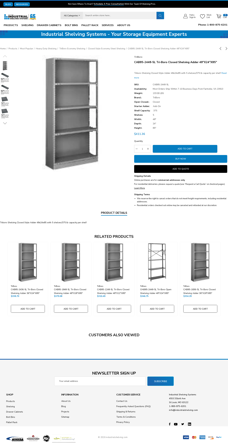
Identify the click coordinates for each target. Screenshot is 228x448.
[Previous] (221, 48)
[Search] (160, 15)
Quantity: (138, 141)
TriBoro (138, 56)
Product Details (114, 213)
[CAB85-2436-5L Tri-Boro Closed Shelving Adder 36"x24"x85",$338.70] (28, 262)
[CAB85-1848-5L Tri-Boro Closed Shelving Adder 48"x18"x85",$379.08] (71, 262)
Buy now (180, 158)
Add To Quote (180, 168)
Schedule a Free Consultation (109, 4)
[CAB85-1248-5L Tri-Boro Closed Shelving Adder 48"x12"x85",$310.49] (114, 262)
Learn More (139, 188)
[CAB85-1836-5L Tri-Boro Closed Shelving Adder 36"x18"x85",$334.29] (200, 262)
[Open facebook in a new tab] (169, 424)
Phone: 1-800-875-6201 (212, 25)
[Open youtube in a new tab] (176, 424)
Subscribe (160, 381)
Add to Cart (185, 148)
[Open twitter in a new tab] (183, 424)
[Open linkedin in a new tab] (190, 424)
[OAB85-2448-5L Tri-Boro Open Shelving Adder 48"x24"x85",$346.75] (157, 262)
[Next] (226, 48)
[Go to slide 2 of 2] (5, 123)
